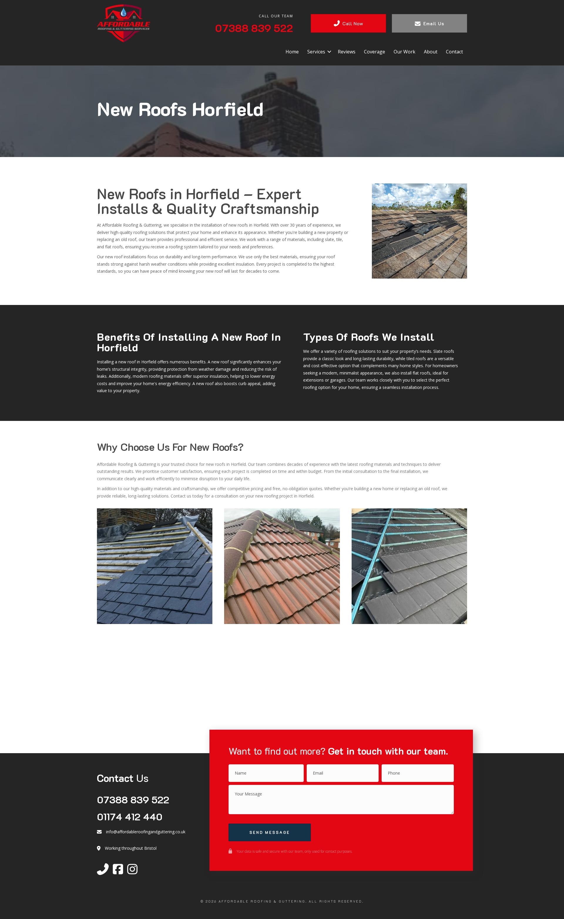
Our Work (404, 51)
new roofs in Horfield (248, 225)
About (430, 51)
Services (316, 51)
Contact (454, 51)
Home (292, 51)
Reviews (346, 51)
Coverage (374, 51)
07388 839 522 (133, 799)
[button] (329, 51)
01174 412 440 (129, 816)
